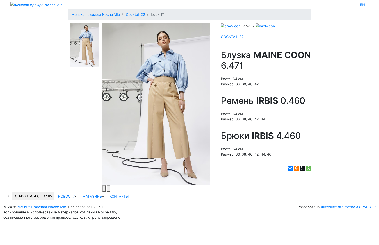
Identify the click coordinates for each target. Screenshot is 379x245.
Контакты (119, 196)
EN (362, 4)
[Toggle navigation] (367, 5)
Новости (66, 196)
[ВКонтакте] (290, 168)
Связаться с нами (33, 196)
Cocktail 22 (232, 36)
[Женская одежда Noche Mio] (36, 4)
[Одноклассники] (296, 168)
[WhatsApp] (308, 168)
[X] (302, 168)
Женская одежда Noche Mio (42, 207)
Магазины (92, 196)
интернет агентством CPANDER (348, 207)
